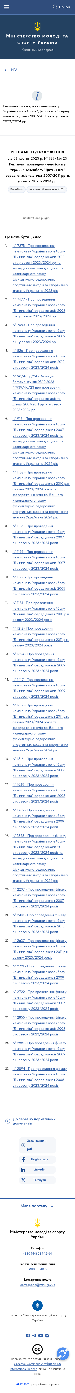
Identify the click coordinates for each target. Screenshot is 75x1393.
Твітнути (39, 1180)
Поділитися (39, 1159)
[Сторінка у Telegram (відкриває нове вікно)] (34, 1335)
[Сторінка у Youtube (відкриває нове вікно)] (40, 1335)
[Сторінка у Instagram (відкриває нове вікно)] (47, 1335)
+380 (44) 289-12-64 (37, 1253)
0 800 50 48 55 (37, 1269)
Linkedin (39, 1169)
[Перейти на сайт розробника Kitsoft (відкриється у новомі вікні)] (22, 1384)
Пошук (64, 7)
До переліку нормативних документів (34, 1121)
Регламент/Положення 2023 (47, 189)
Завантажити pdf (36, 1145)
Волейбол (16, 189)
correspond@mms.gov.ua (37, 1285)
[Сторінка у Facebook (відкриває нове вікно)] (27, 1335)
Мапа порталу (34, 1206)
